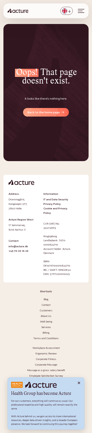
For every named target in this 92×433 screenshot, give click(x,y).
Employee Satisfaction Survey (46, 375)
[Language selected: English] (66, 11)
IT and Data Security (55, 199)
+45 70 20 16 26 (18, 250)
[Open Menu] (81, 11)
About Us (46, 316)
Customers (46, 310)
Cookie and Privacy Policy (55, 210)
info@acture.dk (18, 246)
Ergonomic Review (46, 353)
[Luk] (79, 383)
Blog (46, 299)
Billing (46, 332)
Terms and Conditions (46, 338)
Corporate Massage (46, 364)
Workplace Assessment (46, 347)
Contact (46, 304)
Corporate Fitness (46, 359)
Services (46, 327)
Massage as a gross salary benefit (46, 370)
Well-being (46, 321)
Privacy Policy (52, 203)
